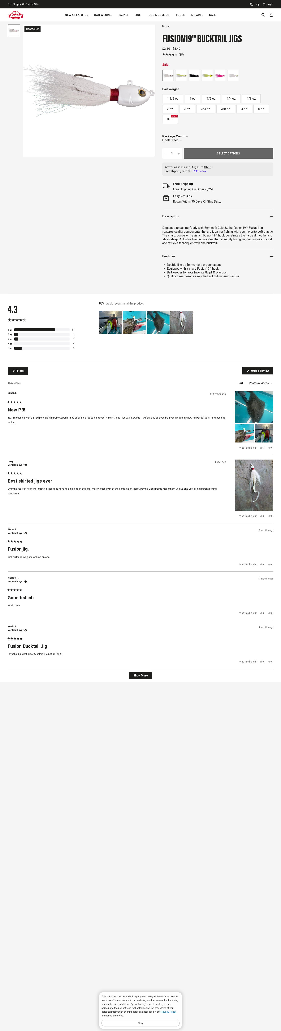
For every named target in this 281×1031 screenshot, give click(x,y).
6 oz (261, 109)
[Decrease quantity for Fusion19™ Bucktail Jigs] (166, 153)
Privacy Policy (168, 1011)
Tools (180, 14)
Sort (241, 383)
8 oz (172, 118)
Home (166, 26)
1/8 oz (251, 98)
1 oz (193, 98)
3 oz (187, 109)
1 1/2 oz (173, 98)
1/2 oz (211, 98)
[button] (173, 54)
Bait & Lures (103, 14)
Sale (212, 14)
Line (138, 14)
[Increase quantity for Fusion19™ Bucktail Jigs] (179, 153)
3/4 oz (205, 109)
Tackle (124, 14)
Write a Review (261, 371)
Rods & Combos (158, 14)
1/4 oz (231, 98)
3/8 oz (225, 109)
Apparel (197, 14)
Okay (140, 1023)
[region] (146, 322)
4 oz (244, 109)
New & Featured (76, 14)
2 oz (170, 109)
